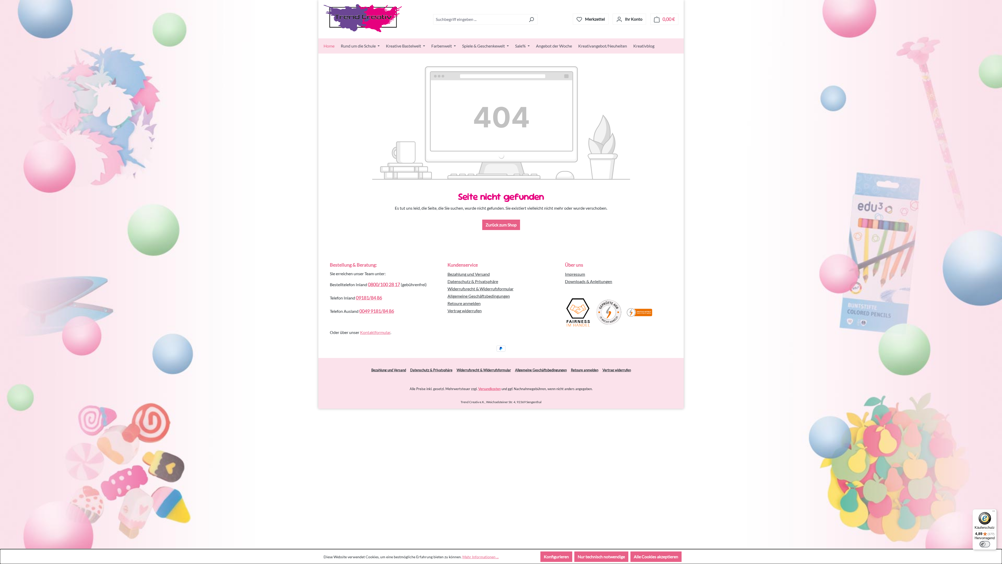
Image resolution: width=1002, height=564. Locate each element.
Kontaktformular (375, 332)
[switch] (985, 544)
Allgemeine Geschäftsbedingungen (479, 295)
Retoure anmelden (464, 303)
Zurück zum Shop (501, 224)
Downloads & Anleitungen (588, 281)
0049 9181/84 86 (376, 311)
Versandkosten (489, 389)
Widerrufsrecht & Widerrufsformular (481, 288)
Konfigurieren (556, 556)
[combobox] (479, 19)
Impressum (575, 274)
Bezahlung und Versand (469, 274)
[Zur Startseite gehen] (363, 18)
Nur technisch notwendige (601, 556)
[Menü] (994, 512)
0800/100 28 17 (384, 284)
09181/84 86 (369, 298)
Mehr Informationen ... (480, 557)
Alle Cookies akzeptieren (656, 556)
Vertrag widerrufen (465, 310)
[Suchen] (531, 19)
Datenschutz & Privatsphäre (473, 281)
